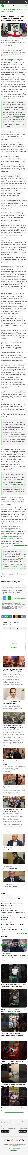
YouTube (23, 568)
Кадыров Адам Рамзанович (11, 868)
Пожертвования (23, 1128)
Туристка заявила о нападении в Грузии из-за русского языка (13, 1085)
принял (21, 421)
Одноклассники (14, 566)
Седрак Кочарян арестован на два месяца (13, 788)
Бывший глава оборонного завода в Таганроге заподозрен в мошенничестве (13, 911)
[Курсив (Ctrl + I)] (7, 628)
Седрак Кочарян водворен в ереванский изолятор (11, 702)
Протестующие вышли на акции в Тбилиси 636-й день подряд (13, 810)
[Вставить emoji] (17, 628)
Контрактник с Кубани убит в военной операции (13, 918)
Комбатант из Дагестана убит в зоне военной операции (12, 904)
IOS (24, 551)
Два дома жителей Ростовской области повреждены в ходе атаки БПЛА (13, 898)
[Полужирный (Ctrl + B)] (4, 628)
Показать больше (14, 1113)
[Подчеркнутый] (10, 628)
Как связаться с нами (11, 1128)
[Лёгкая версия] (8, 2)
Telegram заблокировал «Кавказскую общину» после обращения (12, 1062)
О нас (2, 1128)
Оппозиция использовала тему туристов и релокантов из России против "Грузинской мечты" (13, 727)
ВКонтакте (6, 566)
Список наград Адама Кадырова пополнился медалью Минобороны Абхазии (13, 762)
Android (20, 551)
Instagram (22, 564)
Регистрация (14, 643)
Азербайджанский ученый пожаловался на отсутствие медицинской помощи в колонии (13, 957)
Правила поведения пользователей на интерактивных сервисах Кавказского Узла (14, 1145)
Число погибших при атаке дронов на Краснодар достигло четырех (12, 930)
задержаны (4, 96)
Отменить (14, 647)
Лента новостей (10, 11)
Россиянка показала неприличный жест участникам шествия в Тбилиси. (13, 1109)
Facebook (16, 564)
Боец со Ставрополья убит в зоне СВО (13, 924)
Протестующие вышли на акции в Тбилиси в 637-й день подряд (13, 670)
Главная (3, 11)
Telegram (20, 558)
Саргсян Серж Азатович (10, 886)
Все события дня (22, 933)
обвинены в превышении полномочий (13, 484)
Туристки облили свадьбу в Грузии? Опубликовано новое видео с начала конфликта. (12, 1035)
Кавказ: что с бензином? (9, 9)
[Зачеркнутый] (13, 628)
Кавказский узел (11, 59)
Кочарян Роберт (7, 850)
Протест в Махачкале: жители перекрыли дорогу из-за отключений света (13, 1010)
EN (4, 1)
